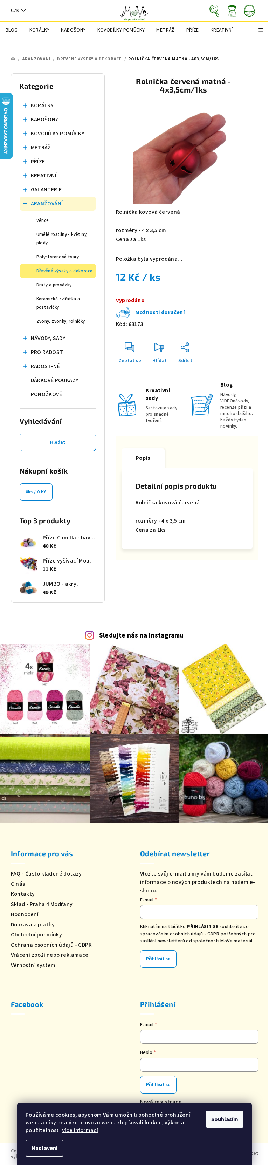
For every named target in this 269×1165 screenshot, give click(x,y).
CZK (15, 10)
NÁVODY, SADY (48, 338)
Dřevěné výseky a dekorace (64, 271)
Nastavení (44, 1148)
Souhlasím (224, 1119)
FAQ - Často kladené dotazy (46, 874)
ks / (36, 492)
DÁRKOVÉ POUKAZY (55, 380)
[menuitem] (11, 30)
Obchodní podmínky (36, 935)
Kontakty (23, 894)
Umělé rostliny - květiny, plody (62, 238)
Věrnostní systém (33, 965)
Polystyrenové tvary (57, 257)
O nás (18, 884)
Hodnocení (25, 914)
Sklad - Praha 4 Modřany (42, 904)
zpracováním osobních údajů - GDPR (179, 934)
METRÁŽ (41, 147)
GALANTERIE (46, 189)
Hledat (57, 442)
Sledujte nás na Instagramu (141, 635)
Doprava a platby (33, 924)
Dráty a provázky (54, 285)
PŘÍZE (38, 161)
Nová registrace (161, 1102)
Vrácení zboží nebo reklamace (50, 955)
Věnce (42, 220)
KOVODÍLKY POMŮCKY (58, 133)
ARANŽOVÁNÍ (47, 203)
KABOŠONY (44, 119)
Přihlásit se (158, 958)
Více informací (80, 1130)
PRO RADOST (47, 352)
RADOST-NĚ (45, 366)
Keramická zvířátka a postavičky (58, 303)
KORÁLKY (42, 105)
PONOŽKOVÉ (46, 394)
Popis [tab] (143, 458)
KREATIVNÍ (44, 175)
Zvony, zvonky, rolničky (60, 321)
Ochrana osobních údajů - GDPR (51, 945)
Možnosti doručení (160, 312)
